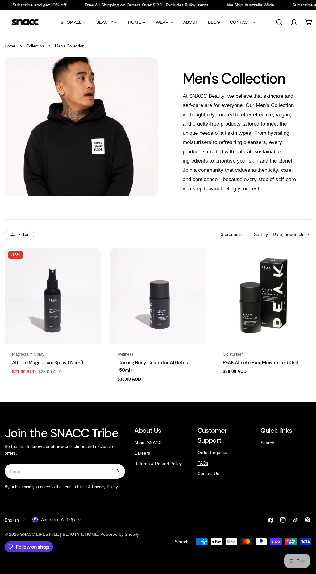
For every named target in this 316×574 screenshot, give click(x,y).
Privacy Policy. (105, 487)
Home (10, 46)
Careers (142, 453)
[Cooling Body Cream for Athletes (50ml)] (158, 296)
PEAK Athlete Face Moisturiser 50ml (260, 362)
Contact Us (208, 473)
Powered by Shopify (119, 534)
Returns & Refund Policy (158, 463)
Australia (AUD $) (58, 519)
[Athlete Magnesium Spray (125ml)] (53, 296)
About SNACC (148, 442)
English (12, 520)
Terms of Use (75, 487)
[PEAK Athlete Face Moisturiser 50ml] (263, 296)
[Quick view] (91, 261)
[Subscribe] (117, 471)
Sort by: (261, 234)
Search (267, 442)
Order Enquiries (213, 452)
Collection (35, 46)
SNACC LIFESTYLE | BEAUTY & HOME (59, 534)
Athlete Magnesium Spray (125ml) (47, 362)
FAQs (203, 462)
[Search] (279, 22)
